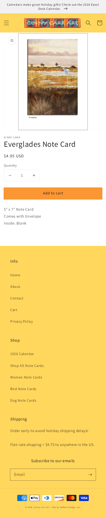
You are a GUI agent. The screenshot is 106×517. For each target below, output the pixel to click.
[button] (6, 23)
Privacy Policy (21, 321)
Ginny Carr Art (41, 507)
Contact (16, 298)
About (15, 286)
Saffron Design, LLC (70, 507)
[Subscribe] (90, 474)
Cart (13, 309)
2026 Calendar (22, 353)
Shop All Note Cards (27, 365)
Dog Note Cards (23, 400)
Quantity (10, 165)
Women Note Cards (26, 377)
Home (15, 275)
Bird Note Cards (23, 388)
